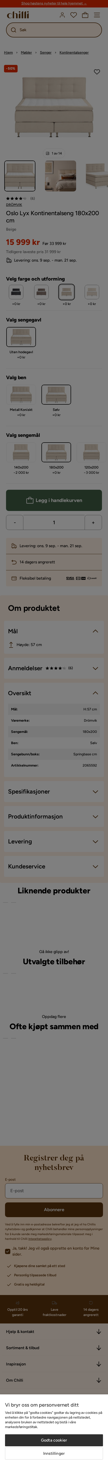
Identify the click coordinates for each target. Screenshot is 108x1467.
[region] (54, 1430)
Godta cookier (54, 1440)
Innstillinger (54, 1453)
